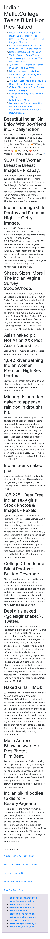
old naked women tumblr (22, 907)
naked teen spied (18, 910)
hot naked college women (22, 917)
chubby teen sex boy (20, 920)
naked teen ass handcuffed (23, 897)
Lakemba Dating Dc (14, 873)
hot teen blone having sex (22, 913)
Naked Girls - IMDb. (19, 100)
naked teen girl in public (21, 901)
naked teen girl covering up (23, 923)
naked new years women (22, 926)
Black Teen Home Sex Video (18, 881)
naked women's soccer (21, 904)
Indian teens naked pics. (21, 77)
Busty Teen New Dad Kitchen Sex (21, 864)
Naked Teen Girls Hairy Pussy (19, 856)
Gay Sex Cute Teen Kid (15, 890)
